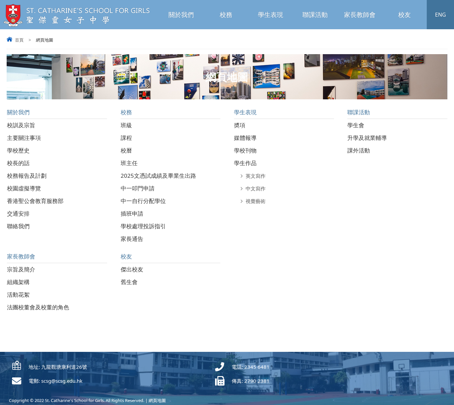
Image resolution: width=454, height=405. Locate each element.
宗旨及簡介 (21, 269)
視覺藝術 (256, 201)
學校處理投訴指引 (143, 226)
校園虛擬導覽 (24, 188)
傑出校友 (132, 269)
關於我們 (181, 14)
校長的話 (18, 163)
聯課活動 (315, 14)
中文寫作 (256, 188)
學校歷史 (18, 150)
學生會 (355, 125)
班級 (126, 125)
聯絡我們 (18, 226)
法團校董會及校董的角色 (38, 307)
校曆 (126, 150)
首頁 (19, 40)
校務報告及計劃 (27, 175)
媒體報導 (245, 138)
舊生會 (129, 282)
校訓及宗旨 (21, 125)
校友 (404, 14)
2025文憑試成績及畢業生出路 (158, 175)
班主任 (129, 163)
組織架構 (18, 282)
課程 (126, 138)
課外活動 (358, 150)
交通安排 (18, 213)
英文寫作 (256, 175)
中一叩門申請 (138, 188)
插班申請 (132, 213)
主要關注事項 (24, 138)
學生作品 (245, 163)
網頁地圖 (157, 400)
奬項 (239, 125)
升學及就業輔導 (367, 138)
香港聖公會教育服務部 (35, 201)
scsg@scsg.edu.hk (61, 380)
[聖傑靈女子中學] (79, 25)
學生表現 (270, 14)
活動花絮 (18, 294)
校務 (226, 14)
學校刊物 (245, 150)
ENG (440, 14)
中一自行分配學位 (143, 201)
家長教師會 (360, 14)
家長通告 (132, 239)
